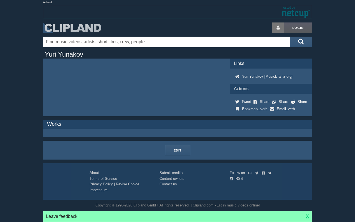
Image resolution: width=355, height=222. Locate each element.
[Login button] (278, 27)
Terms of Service (103, 178)
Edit (178, 150)
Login (298, 27)
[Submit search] (301, 42)
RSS (238, 178)
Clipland (72, 27)
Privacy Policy (101, 184)
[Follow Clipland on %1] (251, 173)
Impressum (99, 190)
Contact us (168, 184)
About (94, 173)
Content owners (171, 178)
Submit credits (171, 173)
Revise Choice (127, 184)
